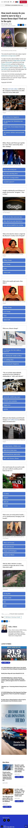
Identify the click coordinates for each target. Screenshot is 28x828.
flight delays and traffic (20, 60)
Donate (24, 2)
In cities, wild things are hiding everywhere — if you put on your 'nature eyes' (19, 792)
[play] (2, 826)
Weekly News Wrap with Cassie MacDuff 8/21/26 (12, 673)
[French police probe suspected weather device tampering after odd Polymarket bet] (8, 767)
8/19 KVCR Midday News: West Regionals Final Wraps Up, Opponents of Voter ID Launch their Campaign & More (13, 694)
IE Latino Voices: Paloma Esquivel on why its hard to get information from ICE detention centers (13, 700)
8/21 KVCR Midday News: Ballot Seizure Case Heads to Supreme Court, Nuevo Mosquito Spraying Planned (13, 668)
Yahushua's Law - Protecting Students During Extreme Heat (14, 687)
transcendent (9, 62)
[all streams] (26, 826)
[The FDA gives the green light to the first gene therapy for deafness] (8, 791)
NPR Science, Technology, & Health (13, 617)
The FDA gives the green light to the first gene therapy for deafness (8, 799)
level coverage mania (8, 55)
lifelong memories (6, 64)
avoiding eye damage (12, 65)
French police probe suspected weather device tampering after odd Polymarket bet (7, 776)
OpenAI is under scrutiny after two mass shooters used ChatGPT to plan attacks (20, 768)
